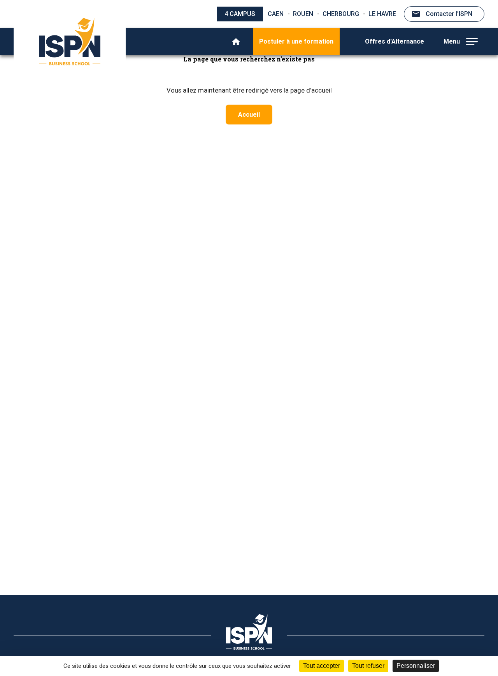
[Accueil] (235, 41)
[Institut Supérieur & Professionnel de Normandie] (70, 41)
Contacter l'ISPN (449, 14)
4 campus (239, 14)
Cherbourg (341, 14)
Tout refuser (368, 665)
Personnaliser (415, 665)
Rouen (303, 14)
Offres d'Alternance (394, 41)
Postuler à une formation (296, 41)
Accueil (249, 114)
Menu (452, 41)
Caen (276, 14)
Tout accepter (321, 665)
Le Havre (382, 14)
